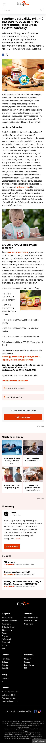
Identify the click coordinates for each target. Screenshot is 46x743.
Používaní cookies (9, 698)
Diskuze (5, 662)
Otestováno (28, 624)
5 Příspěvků (9, 586)
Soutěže (5, 665)
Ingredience (29, 665)
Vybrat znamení (12, 546)
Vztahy (4, 645)
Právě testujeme (30, 621)
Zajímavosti (6, 639)
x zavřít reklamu (39, 741)
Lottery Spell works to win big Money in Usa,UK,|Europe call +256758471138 (22, 582)
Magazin (5, 679)
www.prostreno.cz (27, 721)
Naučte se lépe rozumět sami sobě (33, 459)
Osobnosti (6, 642)
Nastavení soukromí (9, 701)
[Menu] (4, 4)
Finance (5, 636)
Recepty (27, 662)
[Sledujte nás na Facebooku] (35, 711)
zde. (26, 731)
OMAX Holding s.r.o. (16, 735)
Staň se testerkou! (23, 417)
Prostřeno (28, 654)
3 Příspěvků (9, 564)
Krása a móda (7, 618)
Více (18, 538)
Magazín (6, 613)
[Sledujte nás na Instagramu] (39, 711)
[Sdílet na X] (7, 55)
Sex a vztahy (6, 624)
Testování (28, 613)
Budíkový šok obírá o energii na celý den (12, 460)
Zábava (4, 633)
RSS (3, 648)
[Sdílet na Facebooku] (3, 55)
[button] (41, 10)
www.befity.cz (39, 721)
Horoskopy (6, 659)
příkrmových (23, 187)
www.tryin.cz (17, 721)
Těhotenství (9, 562)
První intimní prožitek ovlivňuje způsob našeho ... (32, 487)
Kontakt (5, 668)
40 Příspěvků (9, 574)
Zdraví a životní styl (9, 621)
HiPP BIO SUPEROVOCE (17, 252)
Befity (4, 674)
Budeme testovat (31, 618)
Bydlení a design (8, 627)
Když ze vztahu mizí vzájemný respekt (12, 486)
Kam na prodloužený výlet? (17, 572)
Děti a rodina (7, 630)
